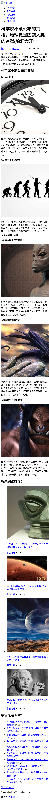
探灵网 (4, 48)
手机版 (11, 797)
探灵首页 (11, 8)
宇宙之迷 (11, 18)
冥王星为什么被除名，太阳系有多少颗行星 (27, 741)
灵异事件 (11, 11)
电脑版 (11, 787)
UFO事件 (11, 21)
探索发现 (11, 15)
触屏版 (4, 787)
